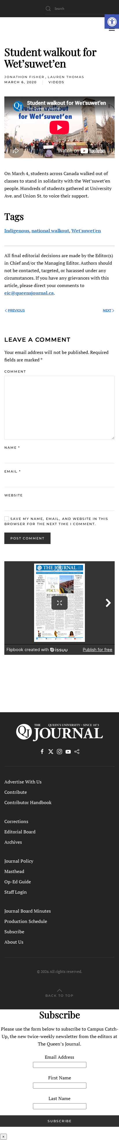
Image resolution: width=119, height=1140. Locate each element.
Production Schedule (25, 921)
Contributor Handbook (27, 802)
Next (107, 310)
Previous (16, 310)
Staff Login (15, 892)
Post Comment (27, 538)
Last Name (59, 1098)
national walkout (50, 230)
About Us (13, 942)
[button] (112, 21)
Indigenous (16, 230)
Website (13, 495)
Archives (13, 842)
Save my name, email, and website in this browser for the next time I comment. (56, 521)
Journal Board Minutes (27, 911)
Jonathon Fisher (24, 77)
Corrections (16, 821)
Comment (15, 371)
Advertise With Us (23, 782)
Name (12, 448)
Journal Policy (18, 861)
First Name (59, 1078)
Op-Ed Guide (17, 881)
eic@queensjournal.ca (29, 293)
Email (12, 471)
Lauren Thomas (66, 77)
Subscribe (14, 931)
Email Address (59, 1057)
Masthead (14, 871)
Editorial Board (20, 832)
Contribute (15, 792)
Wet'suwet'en (86, 230)
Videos (56, 82)
